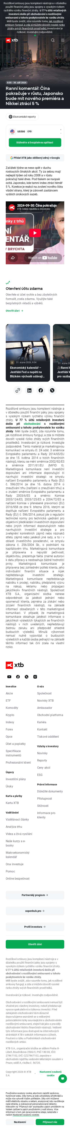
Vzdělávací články (17, 819)
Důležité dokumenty (50, 791)
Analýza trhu (14, 826)
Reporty (42, 760)
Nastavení (20, 1122)
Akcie (9, 693)
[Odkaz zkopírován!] (17, 390)
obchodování (32, 423)
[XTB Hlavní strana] (10, 40)
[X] (52, 390)
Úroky (9, 786)
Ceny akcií (43, 767)
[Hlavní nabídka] (63, 40)
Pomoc (10, 871)
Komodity (12, 708)
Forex (9, 729)
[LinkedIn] (29, 390)
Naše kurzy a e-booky (15, 843)
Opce (9, 736)
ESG (40, 775)
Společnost (44, 693)
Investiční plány (16, 779)
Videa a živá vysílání (19, 834)
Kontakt (42, 729)
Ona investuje (14, 864)
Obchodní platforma (50, 715)
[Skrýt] (35, 35)
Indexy (10, 722)
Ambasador (44, 708)
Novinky (42, 753)
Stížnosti (42, 806)
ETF (8, 700)
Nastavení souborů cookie (51, 1073)
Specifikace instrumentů (13, 753)
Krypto (10, 715)
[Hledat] (52, 40)
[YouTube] (9, 676)
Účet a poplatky (16, 744)
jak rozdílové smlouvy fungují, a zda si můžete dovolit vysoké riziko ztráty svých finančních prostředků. (35, 24)
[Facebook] (40, 390)
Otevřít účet (35, 944)
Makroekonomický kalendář (17, 855)
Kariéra (41, 722)
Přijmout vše (50, 1122)
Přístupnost (44, 798)
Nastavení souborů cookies (26, 1114)
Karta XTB (12, 803)
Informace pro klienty (46, 815)
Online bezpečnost (18, 878)
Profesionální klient (18, 762)
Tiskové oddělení (48, 736)
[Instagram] (35, 676)
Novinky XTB (45, 700)
